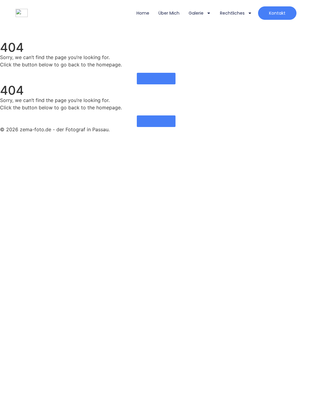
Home (142, 13)
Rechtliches (232, 13)
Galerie (196, 13)
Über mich (168, 13)
